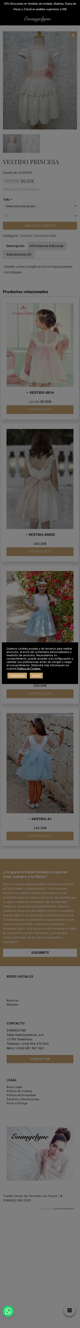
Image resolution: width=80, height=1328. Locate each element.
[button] (8, 1311)
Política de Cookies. (29, 668)
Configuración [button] (17, 675)
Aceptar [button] (36, 675)
